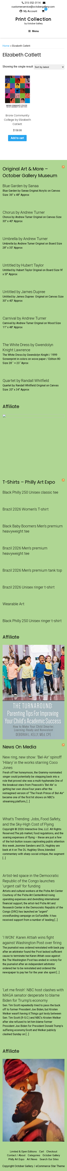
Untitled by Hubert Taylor (23, 265)
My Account (30, 11)
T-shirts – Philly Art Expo (29, 482)
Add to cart (17, 138)
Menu (35, 31)
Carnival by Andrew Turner (24, 318)
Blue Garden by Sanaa (21, 186)
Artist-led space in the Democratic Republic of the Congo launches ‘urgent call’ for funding (31, 880)
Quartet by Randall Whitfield (26, 380)
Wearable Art (13, 604)
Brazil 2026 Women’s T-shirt (26, 509)
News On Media (19, 747)
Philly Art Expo (16, 1159)
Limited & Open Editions (23, 1151)
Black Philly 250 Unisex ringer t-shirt (32, 621)
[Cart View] (43, 11)
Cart (41, 1151)
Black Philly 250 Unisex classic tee (30, 492)
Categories (34, 1155)
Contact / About (16, 1155)
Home (6, 45)
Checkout (51, 1151)
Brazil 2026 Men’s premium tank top (32, 570)
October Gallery (51, 1155)
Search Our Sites (49, 1159)
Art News (32, 1159)
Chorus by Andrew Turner (24, 212)
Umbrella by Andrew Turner (25, 239)
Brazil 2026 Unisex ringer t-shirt (29, 587)
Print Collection (33, 19)
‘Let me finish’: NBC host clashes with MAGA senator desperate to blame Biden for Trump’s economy (33, 995)
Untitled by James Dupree (24, 292)
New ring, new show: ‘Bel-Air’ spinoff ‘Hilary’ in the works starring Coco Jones (32, 762)
